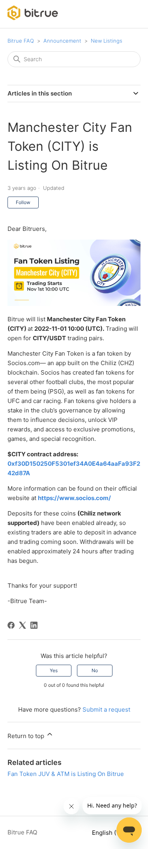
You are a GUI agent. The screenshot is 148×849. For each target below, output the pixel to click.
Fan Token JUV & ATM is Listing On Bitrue (65, 774)
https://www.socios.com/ (74, 498)
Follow (23, 202)
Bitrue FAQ (20, 40)
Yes (54, 670)
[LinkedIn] (33, 625)
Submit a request (106, 709)
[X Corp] (22, 625)
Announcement (62, 40)
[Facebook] (11, 625)
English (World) (114, 832)
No (95, 670)
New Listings (106, 40)
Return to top (26, 736)
